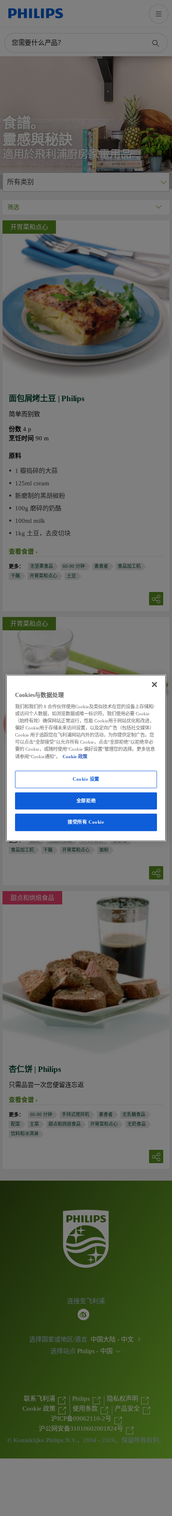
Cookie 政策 (75, 756)
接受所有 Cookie (86, 822)
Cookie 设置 (86, 779)
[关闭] (154, 684)
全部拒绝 (86, 800)
